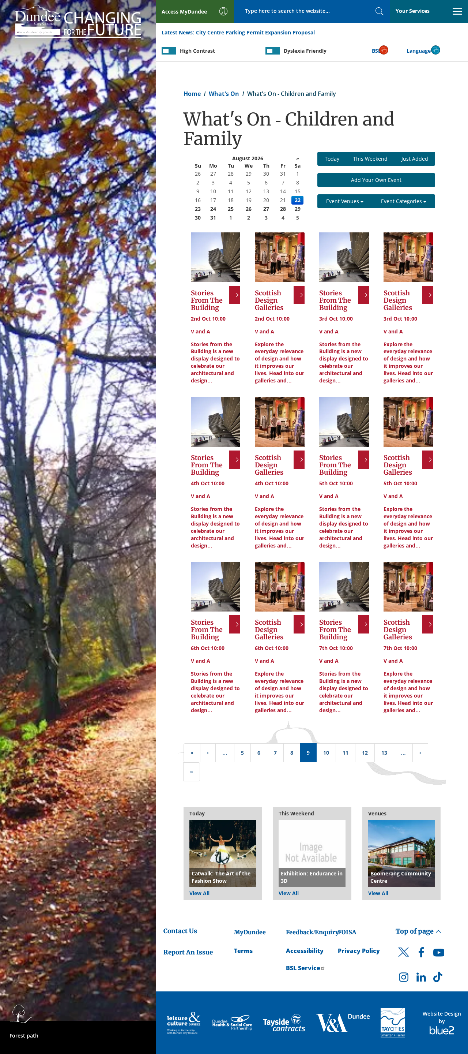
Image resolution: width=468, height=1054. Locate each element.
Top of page (415, 931)
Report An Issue (188, 952)
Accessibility (305, 951)
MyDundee (250, 932)
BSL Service (303, 968)
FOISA (347, 932)
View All (199, 893)
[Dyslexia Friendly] (272, 51)
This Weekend (370, 158)
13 (384, 752)
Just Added (414, 158)
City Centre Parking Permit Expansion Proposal (255, 32)
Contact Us (180, 931)
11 (345, 752)
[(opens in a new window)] (184, 1022)
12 (365, 752)
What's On (224, 94)
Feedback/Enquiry (312, 932)
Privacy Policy (359, 951)
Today (332, 158)
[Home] (78, 20)
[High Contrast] (169, 51)
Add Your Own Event (376, 179)
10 (326, 752)
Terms (243, 951)
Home (192, 94)
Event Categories (402, 201)
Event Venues (343, 201)
